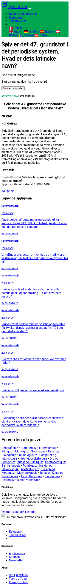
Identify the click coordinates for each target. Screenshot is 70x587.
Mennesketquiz (27, 472)
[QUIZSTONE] (5, 7)
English (18, 31)
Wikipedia (7, 191)
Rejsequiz (8, 480)
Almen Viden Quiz (28, 480)
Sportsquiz (38, 451)
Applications (17, 553)
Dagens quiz (23, 14)
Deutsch (33, 31)
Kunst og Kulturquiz (30, 462)
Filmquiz (7, 451)
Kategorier (16, 17)
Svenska (28, 35)
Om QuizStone (18, 575)
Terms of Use (18, 578)
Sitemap (14, 557)
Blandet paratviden (13, 88)
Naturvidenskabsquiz (33, 458)
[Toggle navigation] (29, 8)
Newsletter (16, 560)
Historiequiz (29, 448)
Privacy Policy (18, 582)
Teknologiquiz (28, 455)
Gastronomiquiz (55, 462)
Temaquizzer (17, 21)
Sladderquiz (52, 476)
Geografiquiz (9, 448)
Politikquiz (30, 465)
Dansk (17, 28)
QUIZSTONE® (18, 7)
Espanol (49, 31)
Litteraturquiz (47, 448)
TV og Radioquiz (31, 476)
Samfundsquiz (10, 465)
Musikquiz (22, 451)
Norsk (43, 35)
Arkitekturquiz (30, 469)
